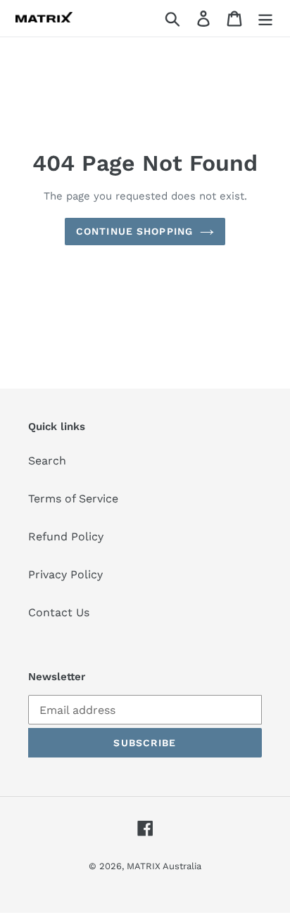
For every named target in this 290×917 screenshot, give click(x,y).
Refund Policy (65, 536)
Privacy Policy (65, 574)
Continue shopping (134, 231)
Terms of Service (73, 498)
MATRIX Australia (164, 866)
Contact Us (58, 612)
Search (47, 460)
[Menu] (265, 18)
